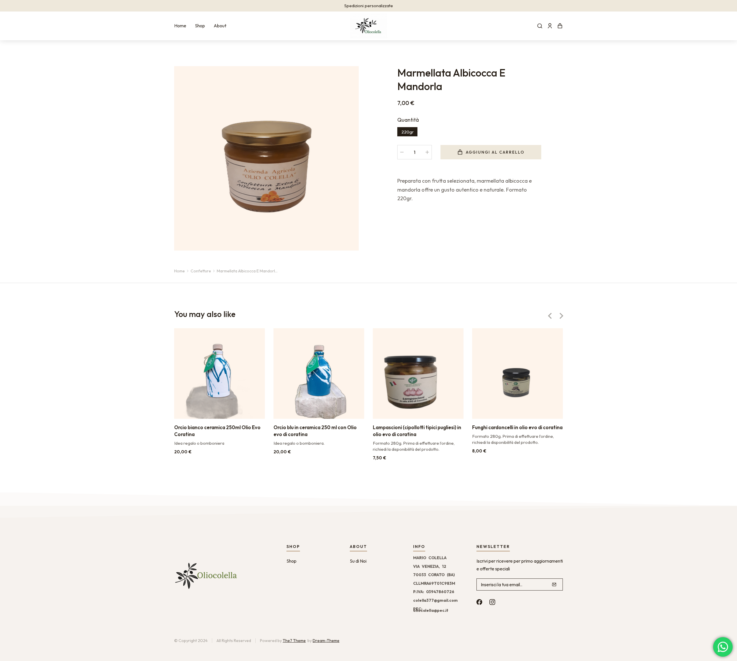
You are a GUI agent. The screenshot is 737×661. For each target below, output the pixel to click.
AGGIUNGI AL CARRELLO (495, 152)
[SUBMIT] (554, 584)
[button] (550, 316)
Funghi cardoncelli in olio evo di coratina (517, 427)
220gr (407, 132)
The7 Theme (294, 640)
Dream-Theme (326, 640)
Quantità (408, 119)
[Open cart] (560, 26)
